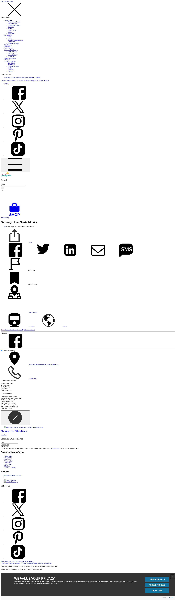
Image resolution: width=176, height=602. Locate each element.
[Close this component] (15, 417)
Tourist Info (7, 462)
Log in (6, 83)
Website (64, 326)
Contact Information (9, 350)
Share (30, 242)
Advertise (40, 563)
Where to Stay (8, 48)
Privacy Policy (5, 563)
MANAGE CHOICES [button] (157, 579)
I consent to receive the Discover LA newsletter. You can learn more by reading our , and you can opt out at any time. (41, 448)
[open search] (88, 196)
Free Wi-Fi (32, 330)
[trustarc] (169, 598)
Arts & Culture (12, 23)
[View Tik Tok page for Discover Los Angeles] (18, 155)
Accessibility (48, 563)
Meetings (7, 60)
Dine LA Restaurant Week (15, 40)
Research (10, 69)
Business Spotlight (13, 43)
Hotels (3, 330)
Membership (11, 64)
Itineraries (7, 46)
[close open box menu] (14, 15)
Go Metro (31, 326)
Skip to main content (7, 1)
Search (3, 184)
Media (10, 68)
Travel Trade (11, 63)
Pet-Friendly (11, 33)
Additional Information (9, 380)
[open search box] (88, 196)
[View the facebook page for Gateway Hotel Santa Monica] (14, 347)
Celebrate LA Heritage (11, 50)
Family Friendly (19, 330)
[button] (172, 576)
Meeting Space (7, 393)
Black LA (11, 53)
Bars (9, 37)
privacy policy (55, 448)
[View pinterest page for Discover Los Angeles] (18, 141)
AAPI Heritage (12, 51)
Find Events (7, 45)
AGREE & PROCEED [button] (157, 585)
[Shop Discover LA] (15, 216)
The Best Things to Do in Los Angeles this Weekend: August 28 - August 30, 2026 (25, 80)
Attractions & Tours (14, 22)
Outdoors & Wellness (14, 25)
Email (2, 442)
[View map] (14, 298)
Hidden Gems (12, 30)
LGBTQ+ (11, 56)
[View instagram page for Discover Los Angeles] (18, 127)
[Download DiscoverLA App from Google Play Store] (24, 561)
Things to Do (8, 20)
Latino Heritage (12, 55)
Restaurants (11, 41)
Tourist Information (10, 58)
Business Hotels (9, 330)
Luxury (10, 32)
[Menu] (15, 165)
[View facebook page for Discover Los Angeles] (18, 99)
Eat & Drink (8, 35)
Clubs (9, 38)
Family (10, 28)
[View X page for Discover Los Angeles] (18, 113)
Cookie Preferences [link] (29, 563)
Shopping (11, 27)
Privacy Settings (15, 563)
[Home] (6, 176)
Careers (10, 71)
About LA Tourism (9, 61)
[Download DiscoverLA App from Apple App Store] (7, 561)
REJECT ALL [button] (157, 590)
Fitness (26, 330)
